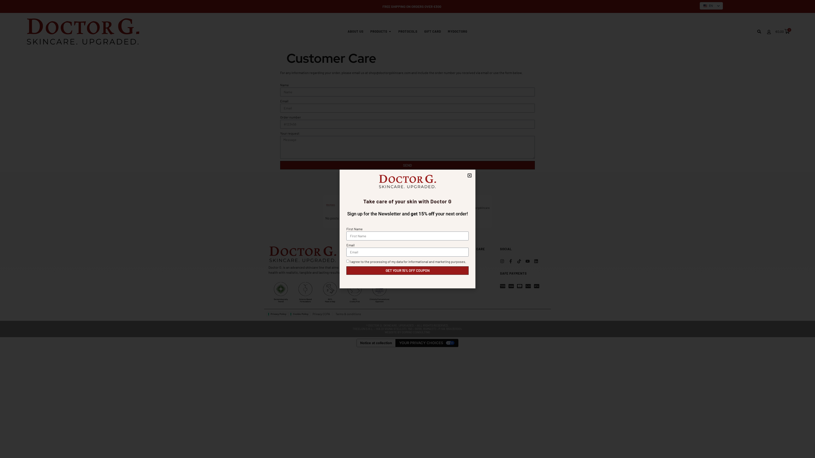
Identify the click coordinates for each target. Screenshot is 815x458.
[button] (469, 175)
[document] (407, 229)
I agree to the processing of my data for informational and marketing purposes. (408, 262)
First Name (354, 229)
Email (350, 245)
